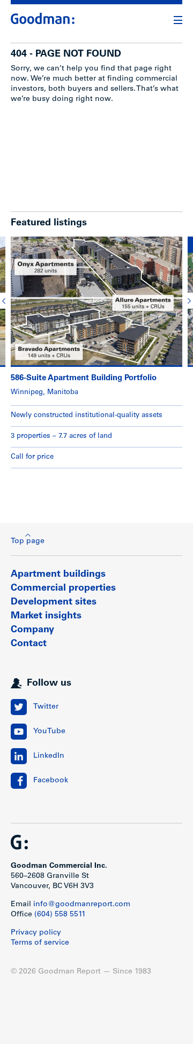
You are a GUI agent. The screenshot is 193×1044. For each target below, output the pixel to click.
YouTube (49, 731)
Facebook (50, 780)
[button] (5, 301)
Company (32, 630)
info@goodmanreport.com (81, 904)
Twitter (45, 707)
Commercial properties (63, 588)
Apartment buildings (58, 574)
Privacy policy (36, 933)
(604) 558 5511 (60, 915)
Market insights (46, 616)
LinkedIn (48, 756)
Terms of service (40, 943)
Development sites (53, 602)
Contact (29, 644)
